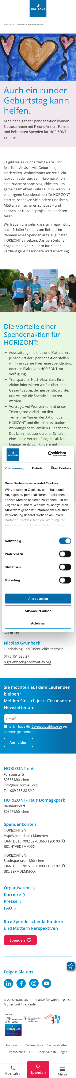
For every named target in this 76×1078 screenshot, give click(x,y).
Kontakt (12, 1073)
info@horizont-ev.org (21, 785)
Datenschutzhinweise (46, 726)
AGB (31, 1052)
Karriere (12, 894)
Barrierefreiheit (58, 1045)
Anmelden (18, 742)
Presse (11, 901)
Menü (62, 1074)
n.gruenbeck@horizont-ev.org (27, 662)
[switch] (65, 553)
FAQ (8, 908)
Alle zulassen (38, 598)
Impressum (14, 1045)
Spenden (38, 1072)
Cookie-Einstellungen (53, 1052)
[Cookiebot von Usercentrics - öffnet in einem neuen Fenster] (53, 454)
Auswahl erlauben (38, 611)
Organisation (17, 888)
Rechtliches (17, 1052)
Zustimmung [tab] (14, 468)
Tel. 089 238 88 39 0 (19, 790)
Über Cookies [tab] (61, 468)
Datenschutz (34, 1045)
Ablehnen (38, 623)
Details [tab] (37, 468)
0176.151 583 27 (16, 656)
